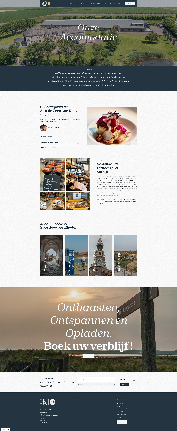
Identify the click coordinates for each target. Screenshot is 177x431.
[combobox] (5, 429)
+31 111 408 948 (45, 409)
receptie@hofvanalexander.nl (49, 414)
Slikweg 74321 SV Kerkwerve (43, 420)
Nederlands (4, 429)
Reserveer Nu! (46, 136)
